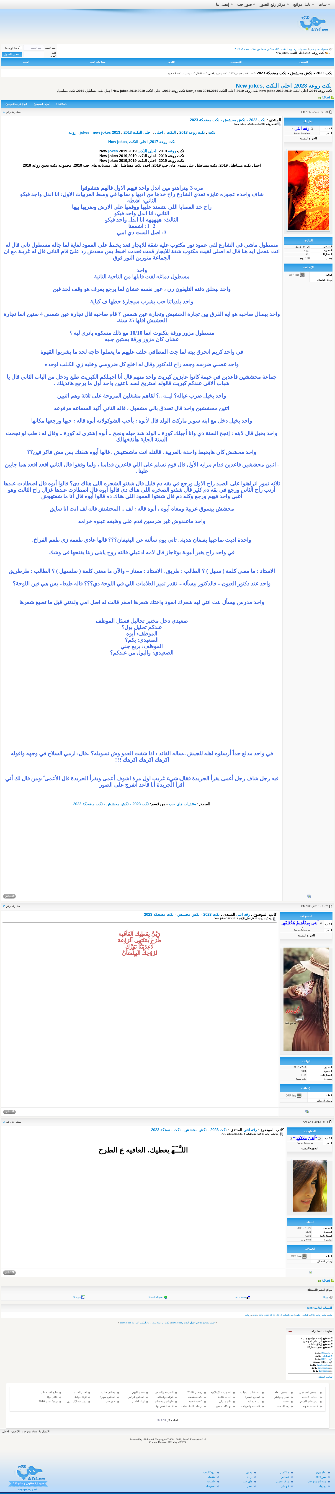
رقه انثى (243, 914)
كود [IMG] (326, 1359)
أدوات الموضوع (41, 104)
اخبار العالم (80, 1392)
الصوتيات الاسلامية (221, 1392)
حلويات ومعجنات (164, 1401)
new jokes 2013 (106, 132)
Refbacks (324, 1370)
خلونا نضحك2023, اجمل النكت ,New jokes (193, 1322)
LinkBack (61, 104)
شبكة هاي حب (29, 1431)
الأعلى (5, 1431)
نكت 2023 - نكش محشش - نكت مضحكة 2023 (227, 120)
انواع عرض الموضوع (16, 104)
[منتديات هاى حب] (313, 32)
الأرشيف (15, 1431)
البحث (26, 61)
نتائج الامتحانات (49, 1392)
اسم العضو (50, 47)
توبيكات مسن (223, 1406)
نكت (211, 132)
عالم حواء (52, 1396)
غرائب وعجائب (165, 1396)
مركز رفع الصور (272, 4)
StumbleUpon (156, 1297)
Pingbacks (323, 1367)
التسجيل (303, 61)
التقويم (171, 61)
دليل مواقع (302, 4)
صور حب (244, 4)
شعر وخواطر (281, 1396)
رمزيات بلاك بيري (77, 1401)
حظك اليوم (138, 1392)
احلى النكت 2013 (138, 132)
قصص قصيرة (252, 1396)
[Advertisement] (141, 712)
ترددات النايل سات (191, 1406)
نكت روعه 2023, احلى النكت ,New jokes (284, 86)
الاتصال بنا (44, 1431)
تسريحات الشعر (309, 1401)
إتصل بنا (222, 4)
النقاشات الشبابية (250, 1392)
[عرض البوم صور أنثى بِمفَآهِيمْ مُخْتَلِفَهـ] (307, 1112)
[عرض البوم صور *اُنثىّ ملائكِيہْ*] (310, 1273)
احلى (159, 132)
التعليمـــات (236, 61)
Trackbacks (323, 1364)
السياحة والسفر (164, 1392)
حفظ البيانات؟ (12, 48)
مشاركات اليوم (98, 61)
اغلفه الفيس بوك (164, 1406)
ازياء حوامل (80, 1396)
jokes (84, 132)
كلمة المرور (53, 54)
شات (323, 4)
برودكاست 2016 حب (48, 1403)
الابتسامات (327, 1356)
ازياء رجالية (253, 1401)
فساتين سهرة (108, 1396)
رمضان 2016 (194, 1392)
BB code (325, 1353)
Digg (325, 1297)
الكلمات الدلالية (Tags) (319, 1307)
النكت (171, 132)
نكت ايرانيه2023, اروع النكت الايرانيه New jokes (144, 1322)
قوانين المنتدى (325, 1376)
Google (77, 1297)
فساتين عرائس (135, 1396)
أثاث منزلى (225, 1401)
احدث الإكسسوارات (281, 1403)
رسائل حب (283, 1406)
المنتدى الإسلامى (308, 1392)
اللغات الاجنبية (310, 1396)
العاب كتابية (224, 1396)
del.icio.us (240, 1297)
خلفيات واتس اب (250, 1406)
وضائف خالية (108, 1392)
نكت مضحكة (195, 1396)
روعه (72, 132)
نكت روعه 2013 (192, 132)
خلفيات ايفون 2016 (310, 1408)
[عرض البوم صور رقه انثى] (309, 897)
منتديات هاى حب (318, 49)
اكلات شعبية (195, 1401)
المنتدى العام (282, 1392)
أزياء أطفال (137, 1401)
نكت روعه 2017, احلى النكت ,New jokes (141, 142)
